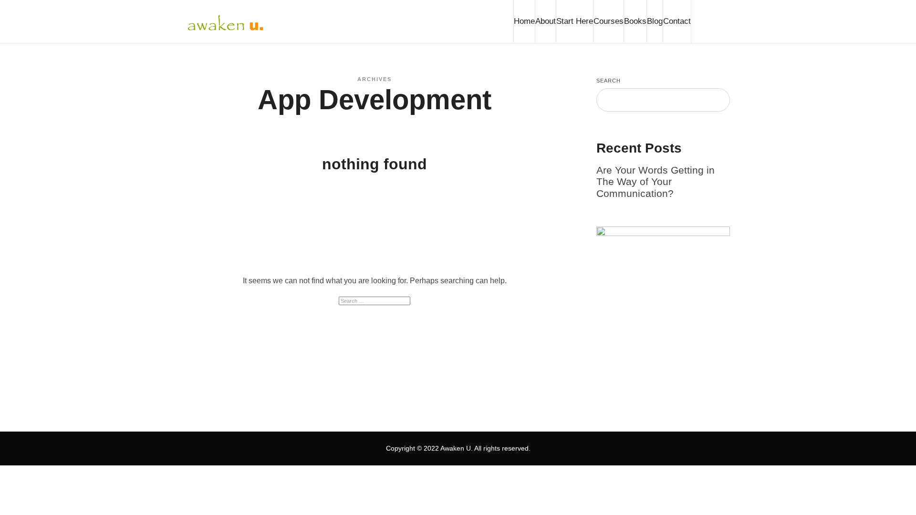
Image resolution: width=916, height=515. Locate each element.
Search (608, 80)
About (545, 21)
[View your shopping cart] (710, 21)
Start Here (574, 21)
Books (635, 21)
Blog (655, 21)
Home (524, 21)
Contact (677, 21)
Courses (608, 21)
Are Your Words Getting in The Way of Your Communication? (655, 182)
